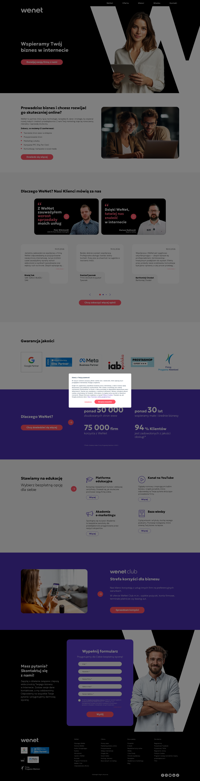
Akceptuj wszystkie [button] (105, 402)
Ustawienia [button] (88, 402)
